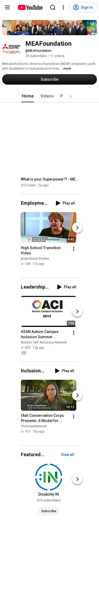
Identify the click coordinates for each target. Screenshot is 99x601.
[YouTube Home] (30, 7)
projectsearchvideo (35, 258)
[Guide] (7, 7)
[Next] (77, 227)
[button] (70, 96)
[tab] (27, 96)
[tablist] (49, 96)
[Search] (53, 7)
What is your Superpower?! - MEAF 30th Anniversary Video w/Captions (50, 179)
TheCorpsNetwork (34, 426)
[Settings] (63, 7)
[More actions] (73, 249)
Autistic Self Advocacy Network (44, 342)
